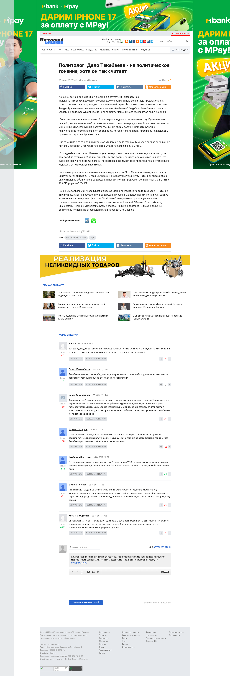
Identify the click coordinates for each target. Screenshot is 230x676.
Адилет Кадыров (78, 429)
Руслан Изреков (88, 80)
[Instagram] (148, 41)
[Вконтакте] (130, 41)
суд (92, 237)
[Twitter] (141, 41)
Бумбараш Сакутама (80, 457)
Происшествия (130, 50)
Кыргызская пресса (131, 635)
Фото (124, 641)
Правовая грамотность (156, 638)
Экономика (77, 50)
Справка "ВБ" (151, 641)
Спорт (115, 50)
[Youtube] (144, 41)
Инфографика (128, 647)
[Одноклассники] (137, 41)
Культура (105, 50)
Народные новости (130, 632)
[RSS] (126, 41)
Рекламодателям (180, 33)
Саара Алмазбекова (79, 395)
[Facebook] (134, 41)
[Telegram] (152, 41)
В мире (102, 653)
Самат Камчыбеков (79, 369)
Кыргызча (46, 33)
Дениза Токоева (77, 484)
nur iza (72, 343)
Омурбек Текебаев (76, 237)
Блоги (124, 638)
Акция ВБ (145, 50)
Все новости (48, 50)
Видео (125, 644)
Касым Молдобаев (79, 515)
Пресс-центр (174, 635)
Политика (63, 50)
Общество (91, 50)
